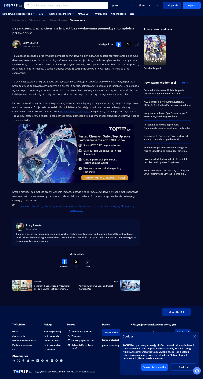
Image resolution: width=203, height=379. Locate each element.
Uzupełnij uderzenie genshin (75, 111)
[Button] (118, 44)
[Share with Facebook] (118, 44)
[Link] (13, 360)
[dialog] (159, 353)
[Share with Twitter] (128, 44)
